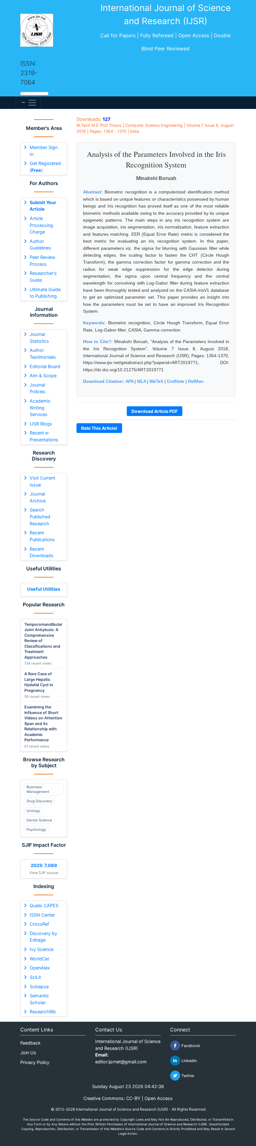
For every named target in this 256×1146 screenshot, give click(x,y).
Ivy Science (41, 949)
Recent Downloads (41, 552)
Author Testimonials (43, 353)
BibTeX (156, 381)
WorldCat (39, 958)
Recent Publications (42, 536)
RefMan (196, 381)
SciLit (35, 977)
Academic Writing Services (40, 407)
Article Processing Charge (41, 225)
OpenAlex (40, 967)
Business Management (38, 789)
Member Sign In (43, 151)
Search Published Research (40, 516)
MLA (141, 381)
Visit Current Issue (42, 481)
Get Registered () (45, 167)
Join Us (28, 1052)
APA (129, 381)
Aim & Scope (43, 375)
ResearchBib (43, 1011)
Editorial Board (45, 366)
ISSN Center (42, 914)
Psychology (36, 829)
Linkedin (188, 1060)
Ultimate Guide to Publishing (45, 293)
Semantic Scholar (39, 999)
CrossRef (39, 924)
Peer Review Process (42, 260)
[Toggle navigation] (28, 102)
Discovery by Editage (43, 937)
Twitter (187, 1075)
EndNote (175, 381)
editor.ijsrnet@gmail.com (121, 1061)
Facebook (190, 1045)
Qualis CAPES (44, 905)
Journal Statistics (39, 337)
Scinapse (39, 986)
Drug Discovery (39, 801)
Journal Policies (38, 388)
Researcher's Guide (43, 276)
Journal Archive (38, 497)
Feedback (30, 1043)
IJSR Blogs (41, 423)
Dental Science (39, 820)
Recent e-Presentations (44, 436)
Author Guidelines (40, 245)
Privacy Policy (34, 1062)
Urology (33, 811)
